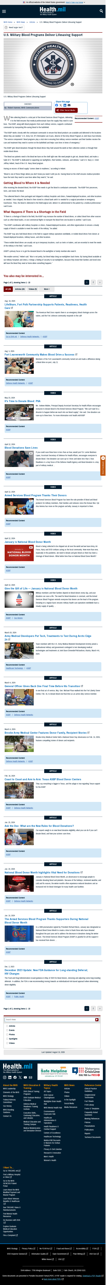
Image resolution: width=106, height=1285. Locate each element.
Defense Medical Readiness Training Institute (31, 1106)
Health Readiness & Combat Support (51, 1127)
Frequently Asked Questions (91, 1113)
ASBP (96, 118)
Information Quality (38, 1254)
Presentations (90, 1126)
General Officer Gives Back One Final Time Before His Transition (42, 686)
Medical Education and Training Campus (32, 1123)
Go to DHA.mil (11, 336)
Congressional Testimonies (90, 1096)
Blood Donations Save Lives (21, 447)
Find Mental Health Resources (10, 1215)
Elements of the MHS (11, 1092)
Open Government (59, 1254)
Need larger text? (16, 27)
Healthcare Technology (15, 668)
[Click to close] (103, 458)
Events (11, 1030)
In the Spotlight (70, 1099)
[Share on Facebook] (56, 105)
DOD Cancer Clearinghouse (49, 1096)
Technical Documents (93, 1137)
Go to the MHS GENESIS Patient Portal (10, 1183)
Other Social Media (67, 110)
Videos (12, 1043)
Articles (12, 1026)
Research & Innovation (52, 1153)
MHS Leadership (9, 1088)
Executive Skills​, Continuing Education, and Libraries (32, 1115)
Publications (89, 1129)
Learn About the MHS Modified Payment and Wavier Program (11, 1192)
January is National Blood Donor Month (28, 542)
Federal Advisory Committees (9, 1101)
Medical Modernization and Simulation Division (32, 1129)
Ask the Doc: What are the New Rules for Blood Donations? (39, 826)
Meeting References (92, 1118)
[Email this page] (69, 105)
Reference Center (93, 1085)
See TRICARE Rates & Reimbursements (12, 1208)
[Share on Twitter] (60, 105)
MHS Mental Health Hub (53, 1107)
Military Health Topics (51, 1087)
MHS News (69, 1085)
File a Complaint (9, 1235)
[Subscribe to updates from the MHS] (30, 1078)
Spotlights (13, 1039)
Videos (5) (33, 289)
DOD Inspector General (16, 1254)
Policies (87, 1122)
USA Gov (92, 1254)
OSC (60, 1259)
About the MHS (10, 1085)
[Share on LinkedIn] (64, 105)
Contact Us (7, 1116)
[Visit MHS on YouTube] (25, 1078)
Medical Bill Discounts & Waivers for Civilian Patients (52, 1143)
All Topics (47, 1091)
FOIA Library (89, 1105)
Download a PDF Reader (92, 1276)
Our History (18, 618)
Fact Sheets (89, 1101)
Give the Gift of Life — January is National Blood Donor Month (41, 588)
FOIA (94, 1248)
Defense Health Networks (30, 336)
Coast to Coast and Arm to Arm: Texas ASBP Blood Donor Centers (43, 779)
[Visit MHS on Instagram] (4, 1078)
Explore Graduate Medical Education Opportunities (10, 1229)
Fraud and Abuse (62, 1248)
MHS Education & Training (32, 1087)
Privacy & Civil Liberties (53, 1149)
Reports (87, 1133)
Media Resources (70, 1107)
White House (46, 1259)
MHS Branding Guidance (8, 1111)
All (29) (8, 289)
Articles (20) (20, 289)
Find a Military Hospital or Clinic (11, 1175)
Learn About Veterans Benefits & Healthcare (11, 1200)
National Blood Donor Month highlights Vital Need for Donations (42, 872)
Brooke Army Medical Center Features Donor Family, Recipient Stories (46, 732)
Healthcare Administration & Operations (50, 1120)
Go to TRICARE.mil (10, 1171)
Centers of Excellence (52, 1133)
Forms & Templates (92, 1108)
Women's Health (50, 1160)
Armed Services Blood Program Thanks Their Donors (36, 495)
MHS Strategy (8, 1096)
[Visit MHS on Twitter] (20, 1078)
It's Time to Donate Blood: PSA (22, 401)
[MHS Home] (19, 1073)
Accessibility (81, 1248)
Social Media (69, 1103)
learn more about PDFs (52, 1279)
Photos (12, 1034)
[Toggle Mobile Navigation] (4, 11)
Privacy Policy (27, 1248)
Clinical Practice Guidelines (91, 1089)
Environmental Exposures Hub (49, 1112)
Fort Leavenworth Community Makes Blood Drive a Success (39, 354)
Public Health (19, 996)
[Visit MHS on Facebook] (15, 1078)
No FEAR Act (45, 1248)
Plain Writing (77, 1254)
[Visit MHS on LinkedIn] (9, 1078)
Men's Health (49, 1156)
